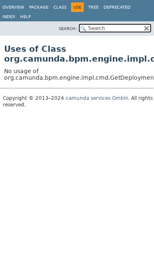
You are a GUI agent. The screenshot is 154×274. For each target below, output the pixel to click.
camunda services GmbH (97, 98)
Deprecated (117, 7)
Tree (93, 7)
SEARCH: (68, 28)
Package (38, 7)
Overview (13, 7)
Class (60, 7)
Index (8, 16)
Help (25, 16)
